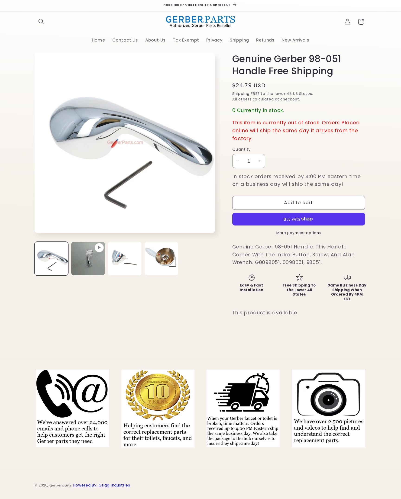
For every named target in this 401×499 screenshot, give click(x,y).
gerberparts (60, 485)
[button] (41, 21)
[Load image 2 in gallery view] (125, 258)
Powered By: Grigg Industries (101, 485)
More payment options (298, 232)
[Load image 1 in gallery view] (51, 258)
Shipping (240, 93)
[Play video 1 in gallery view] (88, 258)
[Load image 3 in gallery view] (161, 258)
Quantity (241, 149)
